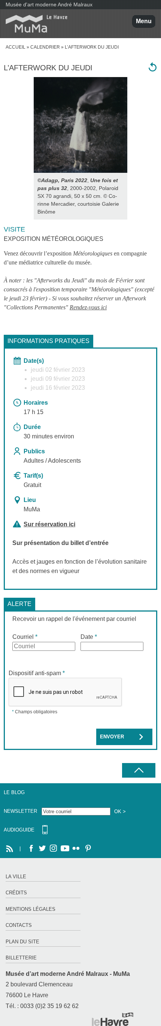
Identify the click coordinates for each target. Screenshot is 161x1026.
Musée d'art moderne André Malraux (49, 4)
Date (88, 637)
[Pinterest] (87, 848)
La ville (16, 876)
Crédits (16, 892)
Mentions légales (30, 909)
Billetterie (21, 958)
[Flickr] (76, 848)
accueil (15, 47)
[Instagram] (53, 848)
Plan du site (22, 941)
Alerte (19, 604)
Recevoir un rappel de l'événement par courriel (74, 619)
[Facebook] (31, 848)
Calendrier (45, 47)
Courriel (24, 637)
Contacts (19, 925)
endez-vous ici (90, 307)
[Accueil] (33, 23)
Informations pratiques (48, 341)
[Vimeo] (64, 848)
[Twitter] (42, 848)
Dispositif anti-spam (37, 673)
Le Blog (14, 792)
